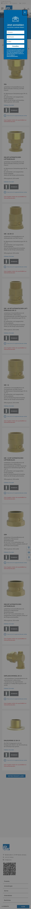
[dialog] (15, 454)
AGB (12, 54)
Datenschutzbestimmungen (12, 56)
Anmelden (15, 46)
